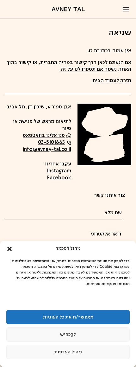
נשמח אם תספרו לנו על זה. (88, 69)
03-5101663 (51, 142)
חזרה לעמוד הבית (111, 80)
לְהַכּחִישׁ (68, 334)
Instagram (59, 171)
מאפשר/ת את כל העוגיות (68, 317)
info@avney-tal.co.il (47, 149)
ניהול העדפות (68, 352)
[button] (9, 249)
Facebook (59, 178)
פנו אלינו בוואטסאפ (44, 135)
